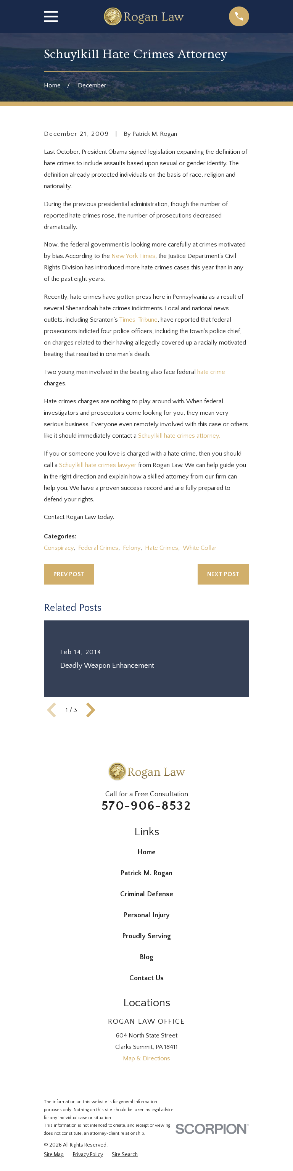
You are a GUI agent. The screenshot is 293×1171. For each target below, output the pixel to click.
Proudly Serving (146, 936)
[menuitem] (54, 1155)
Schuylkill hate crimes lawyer (98, 465)
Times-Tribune (138, 319)
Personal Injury (147, 915)
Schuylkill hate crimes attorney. (179, 435)
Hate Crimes (161, 547)
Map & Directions (146, 1058)
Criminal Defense (146, 894)
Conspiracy (59, 547)
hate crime (211, 372)
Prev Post (69, 574)
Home (146, 852)
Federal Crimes (98, 547)
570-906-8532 (146, 806)
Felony (131, 547)
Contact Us (146, 978)
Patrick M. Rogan (146, 873)
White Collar (200, 547)
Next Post (223, 574)
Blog (146, 957)
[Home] (143, 16)
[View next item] (90, 710)
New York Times (133, 256)
